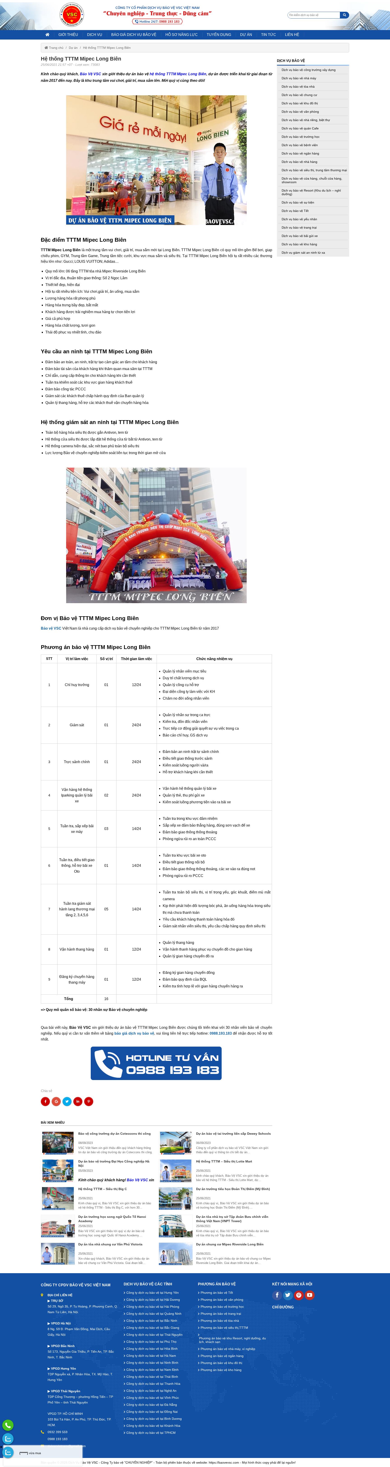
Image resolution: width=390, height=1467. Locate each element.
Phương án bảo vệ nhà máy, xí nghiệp (228, 1349)
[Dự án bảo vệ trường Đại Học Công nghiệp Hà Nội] (58, 1170)
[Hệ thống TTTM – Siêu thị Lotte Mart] (176, 1170)
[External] (277, 1299)
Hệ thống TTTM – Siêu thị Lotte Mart (224, 1161)
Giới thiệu (68, 35)
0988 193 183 (57, 1439)
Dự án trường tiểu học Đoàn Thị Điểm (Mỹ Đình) (233, 1189)
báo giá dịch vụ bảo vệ (134, 1033)
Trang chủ (55, 47)
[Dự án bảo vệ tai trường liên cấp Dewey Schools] (176, 1143)
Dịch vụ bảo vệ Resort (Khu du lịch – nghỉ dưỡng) (311, 192)
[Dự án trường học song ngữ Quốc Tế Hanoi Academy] (58, 1226)
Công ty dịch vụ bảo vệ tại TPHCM (151, 1432)
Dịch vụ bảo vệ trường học (301, 136)
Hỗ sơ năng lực (181, 35)
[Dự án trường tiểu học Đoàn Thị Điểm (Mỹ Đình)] (176, 1198)
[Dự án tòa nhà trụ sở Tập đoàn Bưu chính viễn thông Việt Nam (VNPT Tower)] (176, 1226)
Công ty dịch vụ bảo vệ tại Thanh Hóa (153, 1383)
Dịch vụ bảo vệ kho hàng (299, 244)
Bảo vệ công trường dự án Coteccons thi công (114, 1133)
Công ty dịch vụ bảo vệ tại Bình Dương (154, 1418)
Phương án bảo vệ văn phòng (222, 1299)
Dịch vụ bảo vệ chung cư (299, 95)
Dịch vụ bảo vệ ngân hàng (300, 153)
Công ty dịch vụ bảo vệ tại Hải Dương (153, 1299)
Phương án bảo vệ (217, 1284)
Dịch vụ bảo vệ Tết (295, 211)
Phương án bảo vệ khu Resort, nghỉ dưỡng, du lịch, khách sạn (232, 1340)
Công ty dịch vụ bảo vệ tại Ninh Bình (152, 1362)
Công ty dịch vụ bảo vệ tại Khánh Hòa (153, 1425)
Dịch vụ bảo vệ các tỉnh (148, 1284)
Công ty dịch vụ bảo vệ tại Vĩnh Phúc (152, 1397)
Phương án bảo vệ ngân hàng (222, 1356)
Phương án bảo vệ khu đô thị (221, 1363)
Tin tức (268, 35)
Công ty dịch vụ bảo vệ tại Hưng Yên (152, 1292)
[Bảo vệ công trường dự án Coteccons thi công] (58, 1143)
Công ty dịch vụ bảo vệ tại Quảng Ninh (153, 1313)
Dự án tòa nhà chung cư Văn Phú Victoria (110, 1244)
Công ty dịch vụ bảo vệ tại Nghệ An (151, 1390)
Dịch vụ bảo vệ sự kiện (298, 202)
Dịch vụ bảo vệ (291, 61)
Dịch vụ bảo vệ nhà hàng (299, 162)
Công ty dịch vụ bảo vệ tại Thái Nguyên (154, 1334)
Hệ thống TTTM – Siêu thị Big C (102, 1189)
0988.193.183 (221, 1033)
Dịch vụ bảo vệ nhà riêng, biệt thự (306, 120)
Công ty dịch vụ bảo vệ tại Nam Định (152, 1369)
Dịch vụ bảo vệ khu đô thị (300, 103)
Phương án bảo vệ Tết (217, 1292)
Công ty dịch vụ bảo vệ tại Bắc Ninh (151, 1320)
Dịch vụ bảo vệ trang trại (299, 227)
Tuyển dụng (219, 35)
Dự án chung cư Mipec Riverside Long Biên (230, 1244)
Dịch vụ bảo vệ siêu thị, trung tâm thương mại (314, 170)
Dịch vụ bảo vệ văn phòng (300, 111)
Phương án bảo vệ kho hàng (221, 1370)
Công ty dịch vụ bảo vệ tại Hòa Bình (152, 1348)
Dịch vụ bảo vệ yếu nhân (299, 219)
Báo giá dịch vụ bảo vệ (133, 35)
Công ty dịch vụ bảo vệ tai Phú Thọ (151, 1341)
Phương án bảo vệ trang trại (221, 1313)
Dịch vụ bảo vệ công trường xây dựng (309, 70)
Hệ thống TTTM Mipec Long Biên (107, 47)
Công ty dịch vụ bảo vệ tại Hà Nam (151, 1355)
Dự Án (246, 35)
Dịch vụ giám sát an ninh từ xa (303, 252)
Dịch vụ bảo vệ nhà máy (299, 78)
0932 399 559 (57, 1432)
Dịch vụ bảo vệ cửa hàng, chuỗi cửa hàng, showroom (312, 180)
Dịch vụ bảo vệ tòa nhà (298, 86)
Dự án (73, 47)
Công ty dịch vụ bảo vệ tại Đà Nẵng (151, 1404)
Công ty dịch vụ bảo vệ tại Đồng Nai (152, 1411)
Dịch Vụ (94, 35)
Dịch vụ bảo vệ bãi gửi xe (300, 236)
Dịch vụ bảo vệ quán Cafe (300, 128)
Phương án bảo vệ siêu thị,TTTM (224, 1327)
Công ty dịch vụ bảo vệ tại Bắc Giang (152, 1327)
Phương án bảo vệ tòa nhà (220, 1320)
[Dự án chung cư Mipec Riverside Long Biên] (176, 1253)
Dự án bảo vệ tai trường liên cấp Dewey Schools (233, 1133)
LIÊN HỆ (292, 35)
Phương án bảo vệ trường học (222, 1306)
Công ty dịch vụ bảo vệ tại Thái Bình (152, 1376)
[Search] (344, 15)
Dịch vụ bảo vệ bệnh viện (300, 145)
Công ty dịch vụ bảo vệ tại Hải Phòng (152, 1306)
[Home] (71, 14)
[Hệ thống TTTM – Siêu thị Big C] (58, 1198)
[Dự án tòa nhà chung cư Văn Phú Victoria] (58, 1253)
